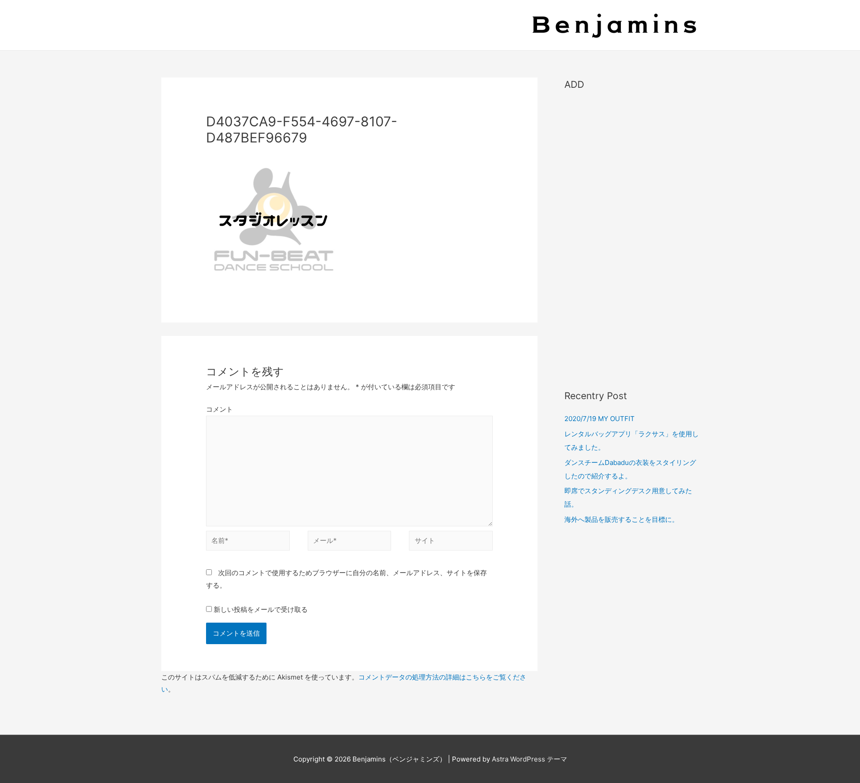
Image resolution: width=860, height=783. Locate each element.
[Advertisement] (631, 235)
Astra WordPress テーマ (529, 759)
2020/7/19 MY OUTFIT (599, 418)
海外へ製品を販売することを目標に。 (621, 519)
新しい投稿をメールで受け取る (261, 609)
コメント (219, 409)
